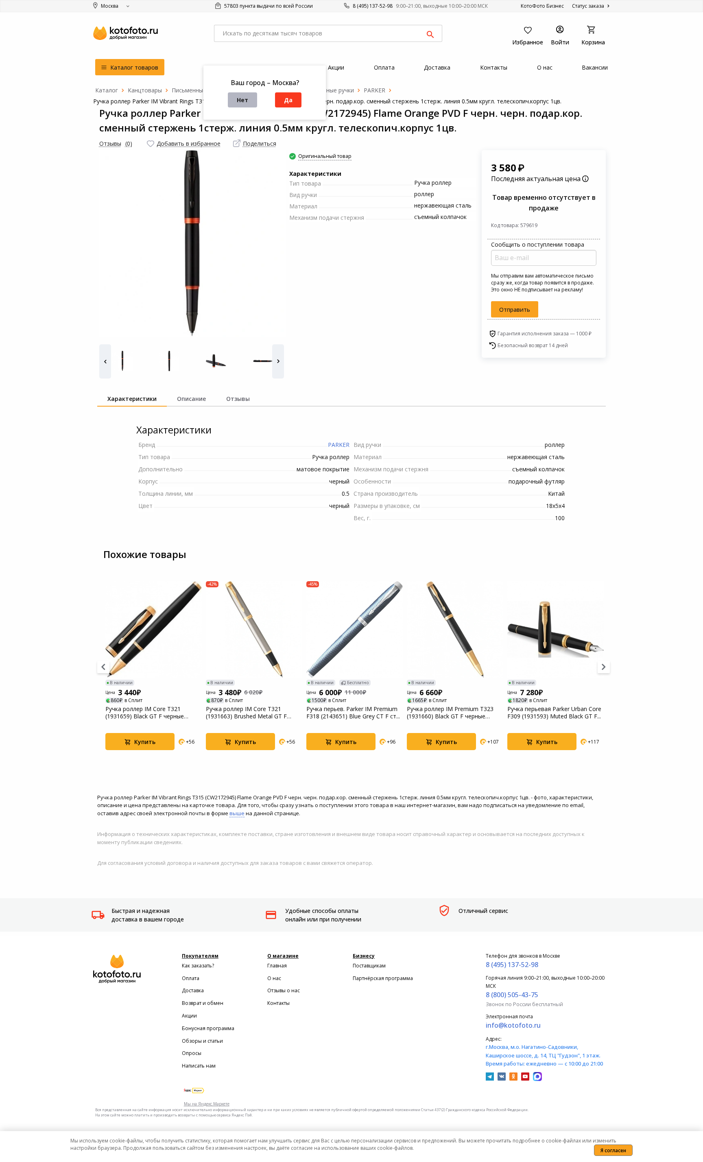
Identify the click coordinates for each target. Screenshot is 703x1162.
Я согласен (613, 1150)
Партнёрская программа (383, 978)
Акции (189, 1015)
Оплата (190, 978)
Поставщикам (369, 965)
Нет (242, 100)
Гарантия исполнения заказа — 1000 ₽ (545, 333)
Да (288, 100)
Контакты (278, 1003)
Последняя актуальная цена (536, 178)
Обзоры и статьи (202, 1040)
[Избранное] (150, 143)
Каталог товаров (133, 67)
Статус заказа (588, 5)
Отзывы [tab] (238, 399)
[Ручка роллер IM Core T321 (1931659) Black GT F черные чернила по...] (153, 629)
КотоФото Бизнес (542, 5)
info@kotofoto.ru (513, 1025)
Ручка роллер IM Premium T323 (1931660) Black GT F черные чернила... (450, 712)
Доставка (193, 990)
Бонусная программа (208, 1028)
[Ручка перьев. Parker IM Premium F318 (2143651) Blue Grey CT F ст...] (354, 629)
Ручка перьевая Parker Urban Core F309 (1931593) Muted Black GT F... (554, 712)
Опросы (191, 1053)
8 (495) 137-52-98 (373, 5)
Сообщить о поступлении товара (537, 244)
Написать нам (199, 1065)
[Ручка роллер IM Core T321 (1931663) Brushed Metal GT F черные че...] (254, 629)
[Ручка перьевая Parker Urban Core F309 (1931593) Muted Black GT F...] (555, 629)
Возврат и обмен (202, 1003)
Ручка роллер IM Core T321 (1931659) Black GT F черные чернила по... (144, 712)
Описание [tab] (191, 399)
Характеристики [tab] (132, 399)
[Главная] (106, 90)
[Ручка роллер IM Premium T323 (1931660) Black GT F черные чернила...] (455, 629)
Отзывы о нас (283, 990)
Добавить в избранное (189, 143)
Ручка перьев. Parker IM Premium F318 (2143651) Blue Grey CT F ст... (353, 712)
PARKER (338, 445)
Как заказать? (198, 965)
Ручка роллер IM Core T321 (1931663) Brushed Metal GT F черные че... (246, 712)
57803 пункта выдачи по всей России (268, 5)
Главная (277, 965)
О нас (274, 978)
